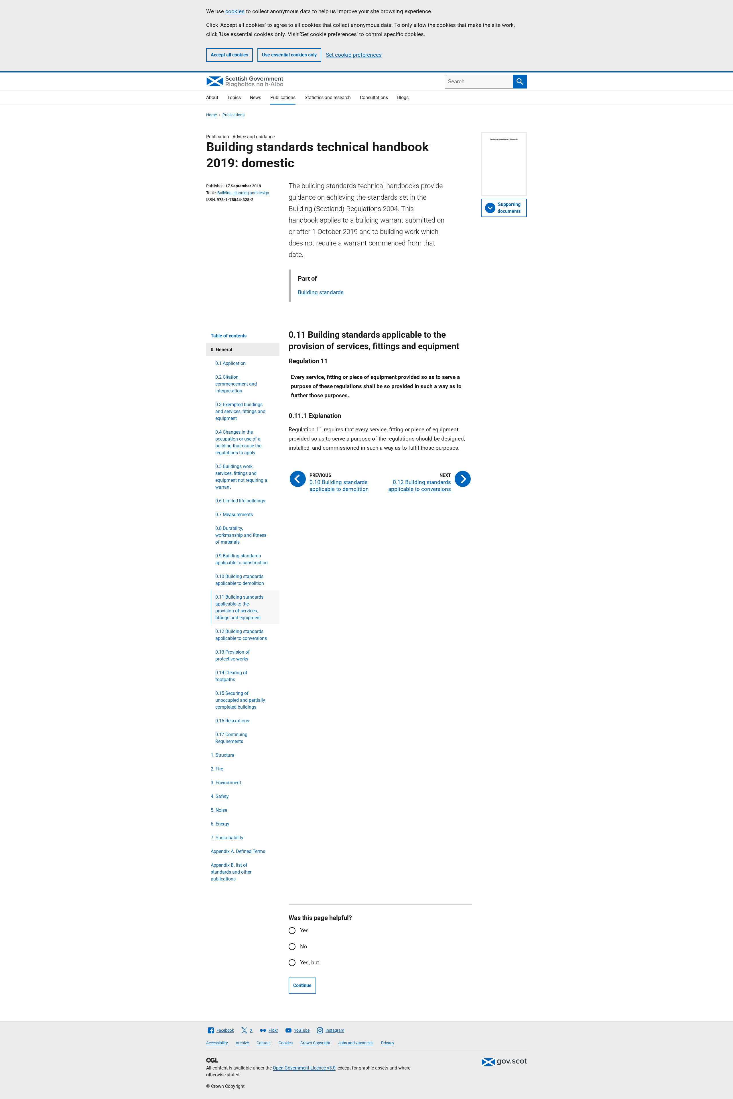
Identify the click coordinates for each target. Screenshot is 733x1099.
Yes (304, 930)
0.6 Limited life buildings (240, 501)
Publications (282, 97)
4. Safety (220, 796)
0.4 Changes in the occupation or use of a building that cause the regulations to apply (238, 442)
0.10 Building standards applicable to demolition (239, 580)
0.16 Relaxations (232, 721)
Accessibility (217, 1043)
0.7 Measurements (234, 514)
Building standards (321, 292)
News (255, 97)
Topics (234, 97)
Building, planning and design (243, 192)
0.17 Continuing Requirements (231, 738)
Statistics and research (328, 97)
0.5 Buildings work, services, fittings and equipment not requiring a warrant (241, 477)
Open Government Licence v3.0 (304, 1068)
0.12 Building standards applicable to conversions (241, 635)
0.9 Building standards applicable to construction (241, 559)
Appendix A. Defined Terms (238, 851)
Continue (302, 985)
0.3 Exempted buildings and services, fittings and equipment (240, 411)
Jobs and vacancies (355, 1043)
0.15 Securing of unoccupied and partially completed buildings (240, 700)
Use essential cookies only (289, 55)
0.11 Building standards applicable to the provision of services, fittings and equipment (239, 607)
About (212, 97)
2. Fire (217, 769)
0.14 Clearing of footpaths (231, 676)
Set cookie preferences (354, 55)
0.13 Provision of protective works (232, 655)
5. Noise (219, 810)
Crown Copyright (315, 1043)
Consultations (374, 97)
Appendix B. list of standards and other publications (231, 872)
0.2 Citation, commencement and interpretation (236, 384)
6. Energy (220, 824)
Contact (264, 1043)
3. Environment (226, 782)
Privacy (387, 1043)
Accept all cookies (229, 55)
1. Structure (222, 755)
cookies (235, 11)
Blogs (403, 97)
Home (211, 115)
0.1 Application (230, 363)
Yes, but (309, 962)
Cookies (286, 1043)
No (303, 946)
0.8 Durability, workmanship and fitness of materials (240, 535)
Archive (242, 1043)
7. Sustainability (227, 837)
